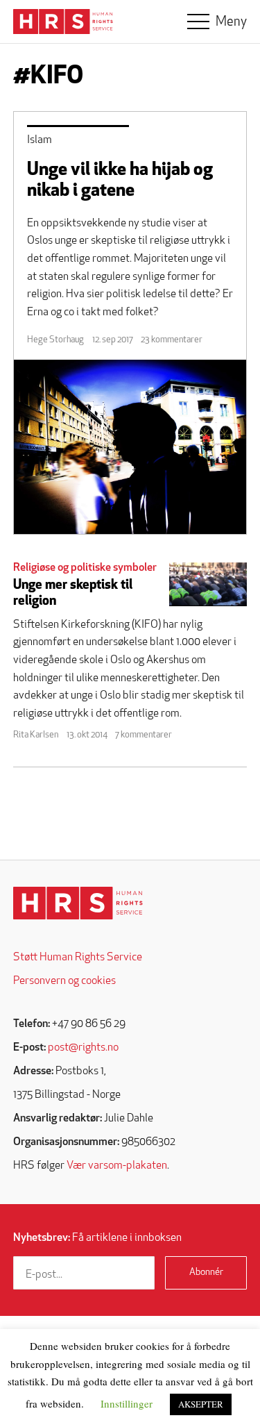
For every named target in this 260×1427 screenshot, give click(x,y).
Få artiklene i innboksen (97, 1238)
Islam (39, 140)
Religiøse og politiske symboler (85, 568)
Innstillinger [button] (127, 1403)
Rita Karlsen (35, 735)
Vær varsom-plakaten (117, 1165)
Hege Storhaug (55, 339)
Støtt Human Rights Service (77, 957)
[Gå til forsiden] (78, 903)
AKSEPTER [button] (200, 1404)
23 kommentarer (171, 339)
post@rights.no (83, 1047)
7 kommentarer (143, 735)
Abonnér (206, 1272)
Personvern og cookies (64, 981)
